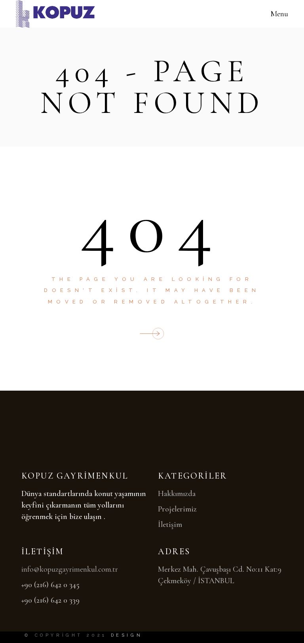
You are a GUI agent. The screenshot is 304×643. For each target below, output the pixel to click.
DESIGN (127, 635)
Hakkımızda (177, 493)
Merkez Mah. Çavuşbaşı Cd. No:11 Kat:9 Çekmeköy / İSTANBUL (219, 575)
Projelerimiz (177, 509)
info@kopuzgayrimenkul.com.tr (69, 569)
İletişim (170, 524)
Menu (279, 14)
